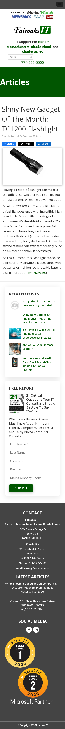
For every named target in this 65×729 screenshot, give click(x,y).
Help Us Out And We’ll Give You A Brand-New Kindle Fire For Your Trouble (37, 364)
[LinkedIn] (36, 629)
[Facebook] (28, 629)
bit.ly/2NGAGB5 (34, 272)
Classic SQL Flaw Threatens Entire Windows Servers (32, 603)
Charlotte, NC (32, 52)
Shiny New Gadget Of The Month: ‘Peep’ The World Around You (36, 318)
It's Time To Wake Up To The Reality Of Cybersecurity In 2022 (38, 333)
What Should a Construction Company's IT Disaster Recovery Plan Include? (32, 585)
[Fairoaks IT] (32, 30)
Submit (21, 488)
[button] (59, 4)
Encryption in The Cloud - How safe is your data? (38, 303)
